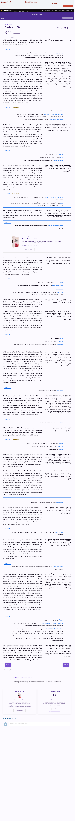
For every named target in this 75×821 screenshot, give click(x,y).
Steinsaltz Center (16, 33)
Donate (63, 10)
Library (3, 18)
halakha (36, 86)
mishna (31, 508)
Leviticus (18, 483)
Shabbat (24, 45)
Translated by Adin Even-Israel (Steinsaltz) (16, 31)
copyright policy (27, 682)
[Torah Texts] (36, 14)
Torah (13, 218)
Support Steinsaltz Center (54, 711)
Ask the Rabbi (47, 10)
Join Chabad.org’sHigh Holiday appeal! (31, 2)
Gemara (23, 130)
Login (42, 10)
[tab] (7, 49)
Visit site (54, 708)
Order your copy (28, 249)
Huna (24, 210)
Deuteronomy (30, 364)
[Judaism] (6, 10)
